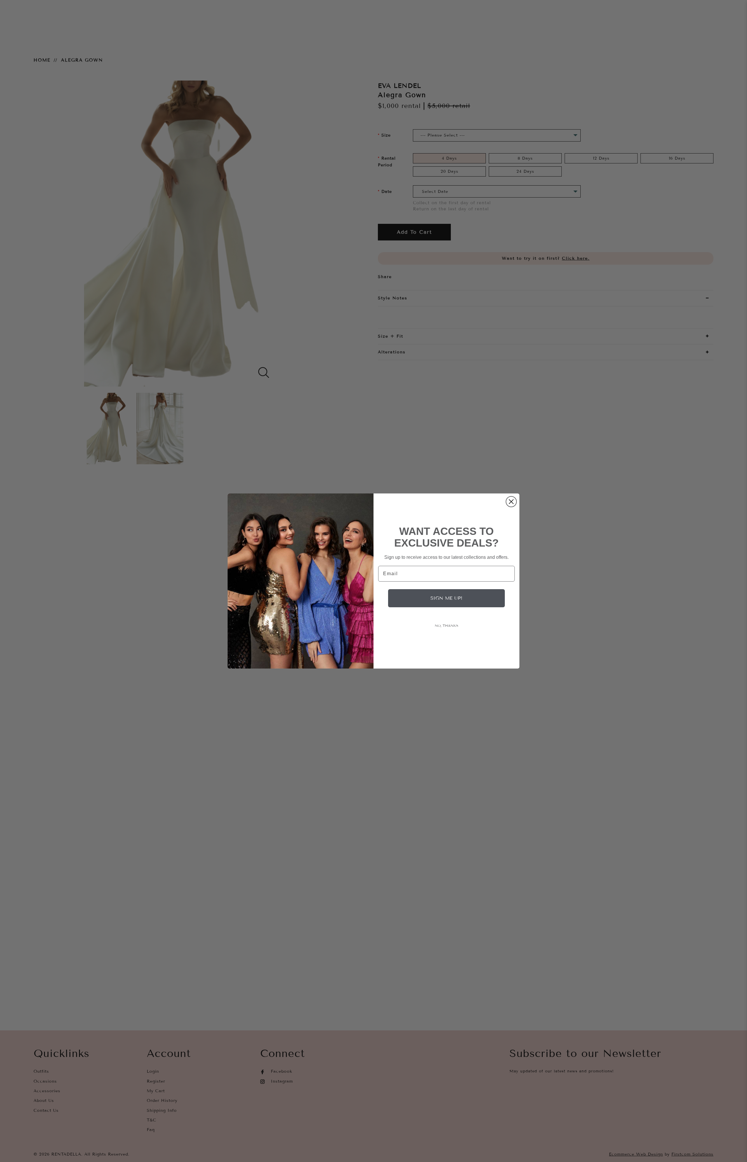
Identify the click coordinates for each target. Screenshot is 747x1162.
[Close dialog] (511, 501)
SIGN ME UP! (446, 598)
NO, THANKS (446, 626)
